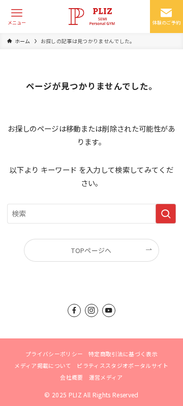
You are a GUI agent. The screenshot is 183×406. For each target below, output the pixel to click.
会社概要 (71, 377)
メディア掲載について (42, 365)
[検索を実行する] (166, 214)
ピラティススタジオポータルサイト (122, 365)
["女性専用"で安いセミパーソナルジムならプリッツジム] (91, 16)
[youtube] (108, 310)
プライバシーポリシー (54, 354)
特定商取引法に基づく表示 (123, 354)
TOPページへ (91, 250)
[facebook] (74, 310)
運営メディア (106, 377)
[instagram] (91, 310)
